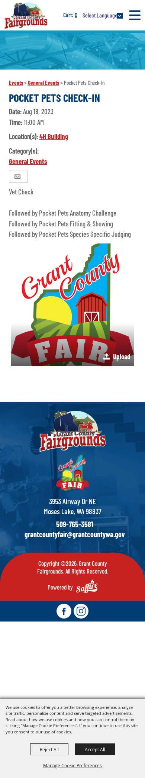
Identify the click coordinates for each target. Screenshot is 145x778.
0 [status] (76, 15)
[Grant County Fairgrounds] (26, 15)
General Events (43, 82)
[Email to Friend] (17, 176)
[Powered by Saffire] (86, 586)
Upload (121, 356)
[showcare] (72, 431)
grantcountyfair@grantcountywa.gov (75, 534)
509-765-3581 (74, 524)
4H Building (53, 136)
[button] (72, 304)
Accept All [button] (95, 749)
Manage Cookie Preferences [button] (72, 765)
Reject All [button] (49, 749)
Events (16, 82)
